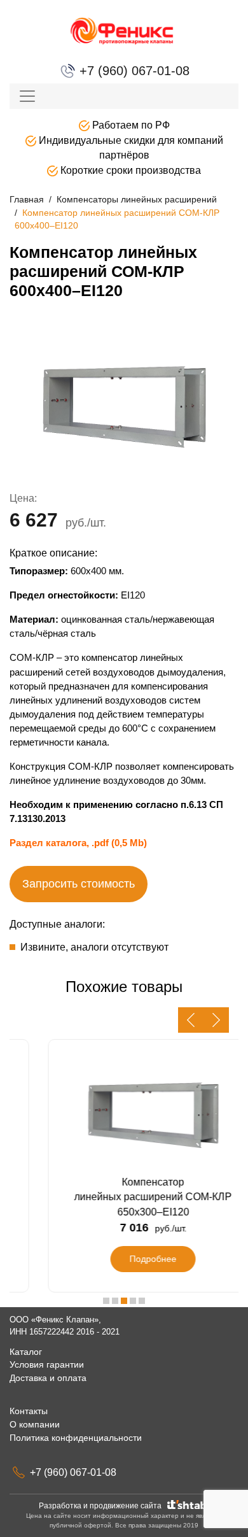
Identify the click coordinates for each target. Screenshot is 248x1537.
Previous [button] (190, 1020)
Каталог (26, 1352)
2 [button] (115, 1301)
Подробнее (129, 1259)
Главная (27, 199)
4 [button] (133, 1301)
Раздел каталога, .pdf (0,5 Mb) (78, 842)
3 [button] (124, 1301)
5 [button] (142, 1301)
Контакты (29, 1411)
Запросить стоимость (78, 883)
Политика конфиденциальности (76, 1438)
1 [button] (106, 1301)
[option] (124, 405)
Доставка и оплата (48, 1378)
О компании (35, 1424)
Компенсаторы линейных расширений (137, 199)
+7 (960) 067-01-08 (132, 71)
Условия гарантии (47, 1364)
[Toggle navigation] (27, 96)
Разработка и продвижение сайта (102, 1505)
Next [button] (216, 1020)
